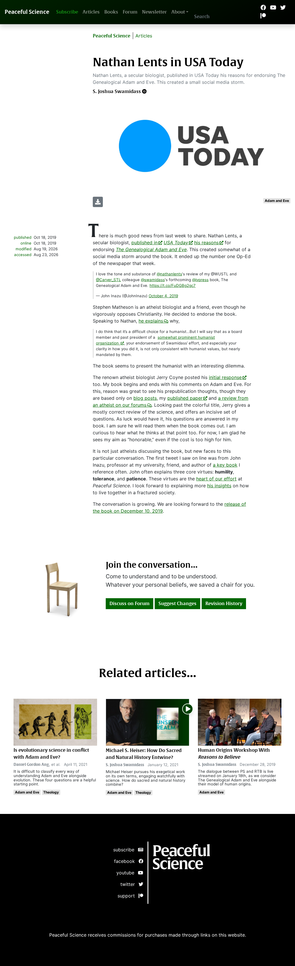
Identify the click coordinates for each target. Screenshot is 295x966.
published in (144, 242)
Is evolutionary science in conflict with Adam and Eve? (51, 753)
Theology (51, 792)
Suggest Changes (177, 604)
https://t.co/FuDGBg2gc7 (173, 285)
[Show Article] (147, 722)
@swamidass (153, 279)
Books (111, 12)
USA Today (176, 242)
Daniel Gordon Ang (31, 764)
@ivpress (200, 279)
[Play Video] (188, 708)
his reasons (206, 242)
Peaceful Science (27, 12)
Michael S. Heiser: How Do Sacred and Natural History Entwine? (143, 753)
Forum (130, 12)
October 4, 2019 (163, 295)
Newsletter (154, 12)
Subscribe (67, 12)
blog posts (145, 398)
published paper (185, 398)
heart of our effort (216, 479)
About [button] (178, 12)
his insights (219, 485)
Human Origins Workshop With (234, 753)
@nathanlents (169, 274)
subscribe (125, 850)
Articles (91, 12)
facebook (126, 861)
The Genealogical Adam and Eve (151, 249)
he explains (151, 321)
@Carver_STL (108, 279)
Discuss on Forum (129, 604)
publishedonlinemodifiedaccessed (22, 246)
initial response (225, 377)
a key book (225, 465)
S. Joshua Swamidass (117, 91)
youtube (127, 873)
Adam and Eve (277, 200)
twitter (129, 884)
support (128, 896)
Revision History (223, 604)
